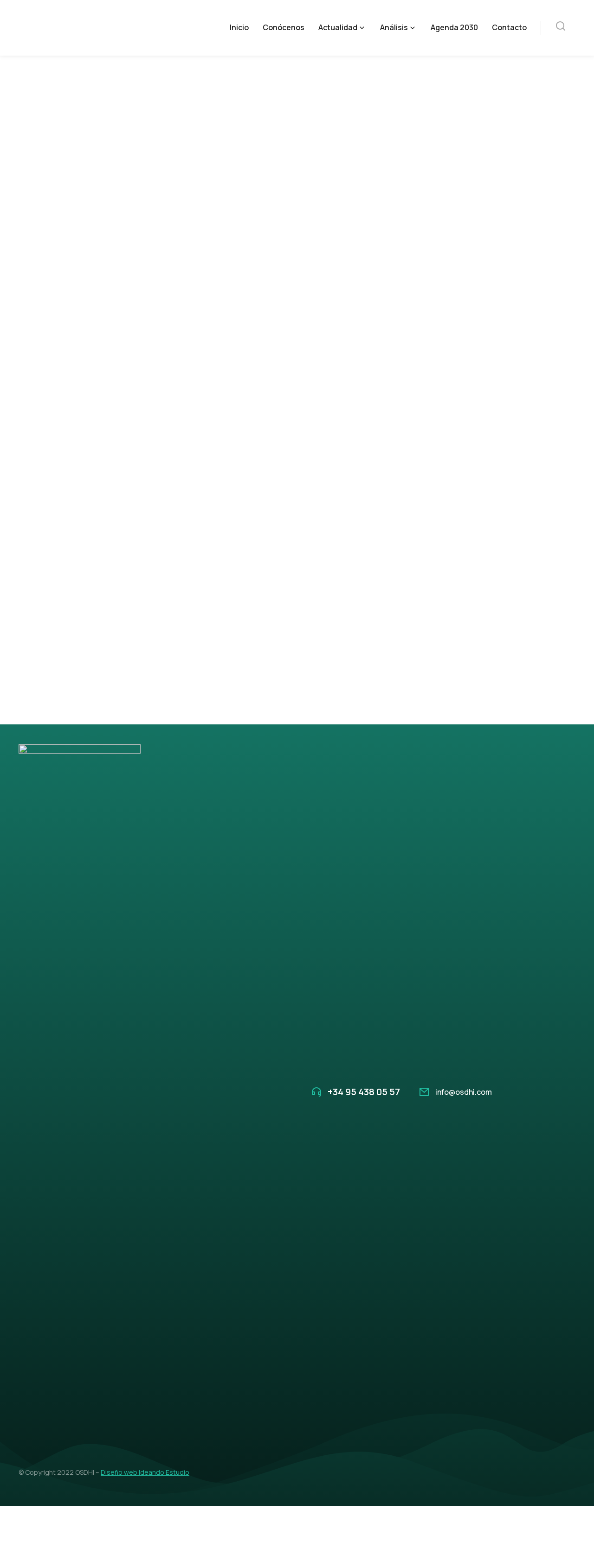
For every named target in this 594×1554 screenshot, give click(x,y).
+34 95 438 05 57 (364, 1091)
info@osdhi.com (463, 1092)
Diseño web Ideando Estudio (145, 1472)
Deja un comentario (286, 291)
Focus (41, 291)
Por (103, 291)
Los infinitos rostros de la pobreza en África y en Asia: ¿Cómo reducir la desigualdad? (235, 272)
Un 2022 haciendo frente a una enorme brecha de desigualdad (183, 605)
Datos (42, 623)
